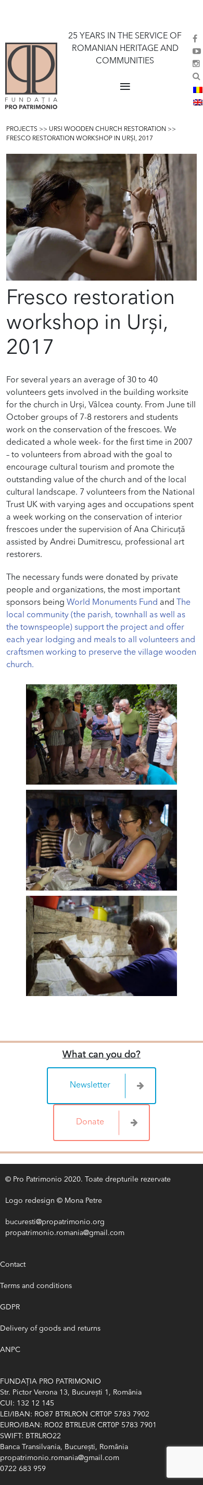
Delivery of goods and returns (50, 1328)
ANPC (10, 1350)
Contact (13, 1264)
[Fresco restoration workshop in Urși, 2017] (101, 217)
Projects (21, 129)
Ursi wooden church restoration (107, 129)
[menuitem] (197, 90)
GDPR (10, 1307)
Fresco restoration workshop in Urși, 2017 (79, 139)
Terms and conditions (36, 1286)
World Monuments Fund (112, 603)
